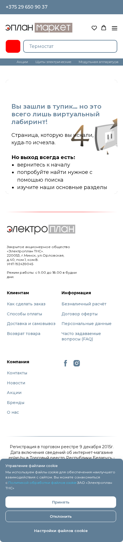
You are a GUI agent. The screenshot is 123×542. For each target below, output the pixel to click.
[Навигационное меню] (114, 28)
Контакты (17, 372)
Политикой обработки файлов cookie (42, 482)
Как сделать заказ (26, 303)
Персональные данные (86, 323)
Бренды (15, 402)
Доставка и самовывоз (31, 323)
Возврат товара (23, 333)
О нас (13, 412)
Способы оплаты (24, 313)
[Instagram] (77, 365)
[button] (94, 28)
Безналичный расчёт (83, 303)
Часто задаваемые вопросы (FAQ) (81, 336)
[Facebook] (65, 365)
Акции (14, 392)
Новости (16, 382)
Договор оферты (79, 313)
